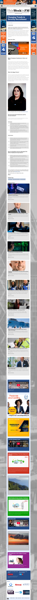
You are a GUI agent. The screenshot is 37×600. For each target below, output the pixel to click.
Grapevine (8, 5)
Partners (22, 5)
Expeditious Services (17, 30)
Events (11, 5)
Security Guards (22, 179)
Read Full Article (11, 199)
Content (4, 5)
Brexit (22, 67)
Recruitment (14, 5)
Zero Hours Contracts (16, 179)
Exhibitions (18, 5)
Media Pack (25, 5)
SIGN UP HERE (10, 574)
